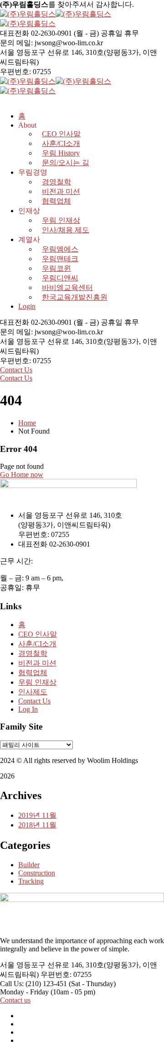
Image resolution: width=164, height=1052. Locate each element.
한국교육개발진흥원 (75, 297)
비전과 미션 (61, 191)
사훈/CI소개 (37, 644)
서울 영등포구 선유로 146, (42, 52)
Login (27, 306)
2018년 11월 (37, 825)
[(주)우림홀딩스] (28, 14)
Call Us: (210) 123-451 (33, 984)
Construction (36, 873)
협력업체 (56, 201)
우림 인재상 (61, 220)
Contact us (15, 1000)
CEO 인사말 (37, 634)
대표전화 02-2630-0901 (36, 33)
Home (27, 423)
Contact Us (16, 370)
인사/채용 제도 (65, 230)
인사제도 (32, 692)
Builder (29, 865)
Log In (28, 709)
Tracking (31, 881)
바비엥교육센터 (67, 287)
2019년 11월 (37, 815)
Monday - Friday (24, 992)
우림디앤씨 (60, 278)
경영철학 (56, 182)
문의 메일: (16, 43)
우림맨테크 (60, 259)
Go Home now (21, 474)
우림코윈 (56, 268)
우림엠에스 (60, 249)
